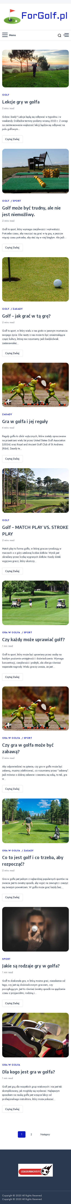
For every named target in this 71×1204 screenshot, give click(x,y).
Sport (17, 201)
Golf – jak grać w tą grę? (26, 315)
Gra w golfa (11, 632)
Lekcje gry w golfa (21, 101)
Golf (5, 95)
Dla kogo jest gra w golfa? (28, 1071)
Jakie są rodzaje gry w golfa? (31, 965)
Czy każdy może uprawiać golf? (33, 639)
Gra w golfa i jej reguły (25, 421)
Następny (45, 1134)
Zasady (18, 309)
